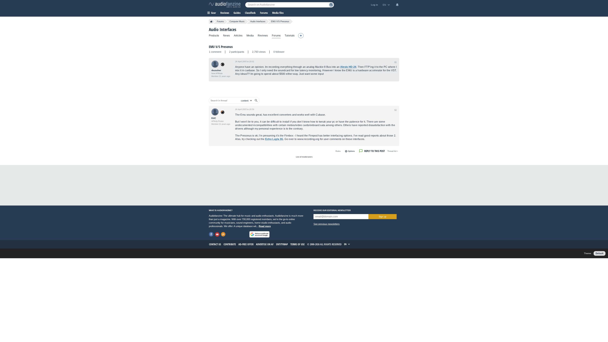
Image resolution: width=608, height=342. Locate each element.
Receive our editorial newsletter (332, 210)
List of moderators (304, 157)
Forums (220, 21)
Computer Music (237, 21)
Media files (278, 13)
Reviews (224, 13)
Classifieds (250, 13)
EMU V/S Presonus (221, 46)
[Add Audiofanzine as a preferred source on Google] (259, 234)
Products (214, 35)
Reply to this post (374, 151)
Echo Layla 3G (274, 139)
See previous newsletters (327, 224)
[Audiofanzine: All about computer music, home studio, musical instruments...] (225, 5)
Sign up (382, 216)
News (226, 35)
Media (250, 35)
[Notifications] (397, 5)
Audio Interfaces (257, 21)
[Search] (331, 5)
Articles (238, 35)
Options (351, 151)
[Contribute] (301, 35)
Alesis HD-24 (348, 67)
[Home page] (211, 21)
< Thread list (392, 151)
